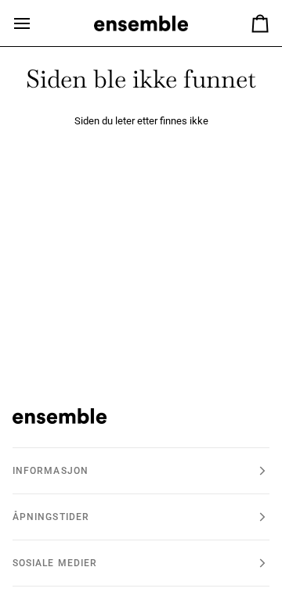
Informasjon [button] (51, 470)
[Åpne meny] (36, 23)
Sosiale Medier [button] (55, 563)
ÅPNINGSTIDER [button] (51, 516)
